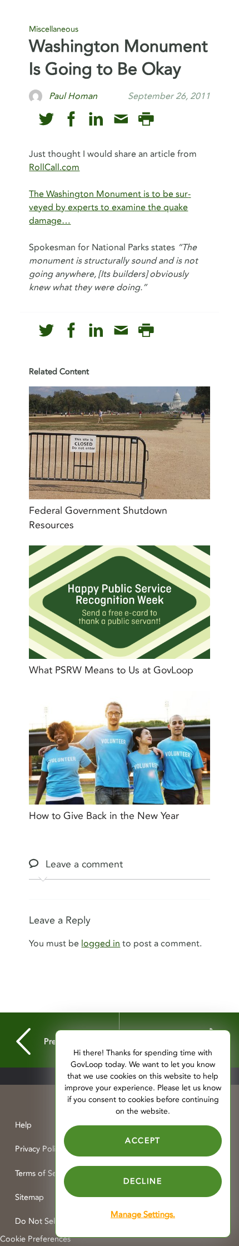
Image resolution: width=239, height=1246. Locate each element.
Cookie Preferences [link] (35, 1239)
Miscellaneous (53, 29)
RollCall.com (54, 167)
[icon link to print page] (145, 119)
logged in (100, 943)
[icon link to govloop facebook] (71, 119)
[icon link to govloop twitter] (46, 119)
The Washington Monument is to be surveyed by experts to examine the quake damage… (110, 207)
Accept (143, 1140)
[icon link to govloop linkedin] (95, 119)
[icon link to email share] (120, 119)
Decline (142, 1181)
